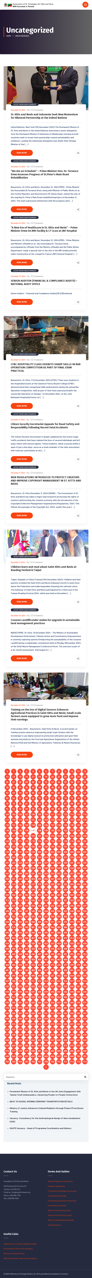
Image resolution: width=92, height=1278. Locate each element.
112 (59, 814)
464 (65, 959)
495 (13, 975)
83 (39, 803)
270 (72, 879)
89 (78, 803)
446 (33, 954)
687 (78, 1051)
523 (26, 986)
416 (7, 943)
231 (72, 863)
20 (52, 776)
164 (59, 836)
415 (85, 938)
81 (26, 803)
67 (20, 798)
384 (52, 927)
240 (46, 868)
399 (65, 932)
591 (46, 1013)
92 (13, 809)
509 (20, 981)
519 (85, 981)
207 (85, 852)
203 (59, 852)
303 (33, 895)
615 (33, 1024)
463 (59, 959)
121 (33, 820)
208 (7, 857)
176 (52, 841)
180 (78, 841)
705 (26, 1061)
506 (85, 975)
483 (20, 970)
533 (7, 992)
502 (59, 975)
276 (26, 884)
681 (39, 1051)
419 (26, 943)
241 (52, 868)
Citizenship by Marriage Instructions (62, 1191)
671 (59, 1045)
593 (59, 1013)
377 (7, 927)
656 (46, 1040)
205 (72, 852)
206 (78, 852)
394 (33, 932)
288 (20, 889)
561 (20, 1002)
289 (26, 889)
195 (7, 852)
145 (20, 830)
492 (78, 970)
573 (13, 1008)
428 (85, 943)
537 (33, 992)
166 (72, 836)
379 (20, 927)
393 (26, 932)
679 (26, 1051)
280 (52, 884)
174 (39, 841)
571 (85, 1002)
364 (7, 922)
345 (52, 911)
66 (13, 798)
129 (85, 820)
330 (39, 906)
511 (33, 981)
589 (33, 1013)
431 (20, 949)
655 (39, 1040)
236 (20, 868)
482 (13, 970)
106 (20, 814)
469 (13, 965)
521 (13, 986)
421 (39, 943)
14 (13, 776)
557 (78, 997)
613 (20, 1024)
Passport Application (56, 1186)
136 (46, 825)
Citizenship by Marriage (57, 1196)
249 (20, 873)
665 (20, 1045)
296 (72, 889)
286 (7, 889)
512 (39, 981)
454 (85, 954)
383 (46, 927)
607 (65, 1018)
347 (65, 911)
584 (85, 1008)
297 (78, 889)
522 (20, 986)
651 (13, 1040)
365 (13, 922)
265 (39, 879)
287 (13, 889)
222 (13, 863)
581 (65, 1008)
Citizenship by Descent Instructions (62, 1201)
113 (65, 814)
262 (20, 879)
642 (39, 1035)
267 (52, 879)
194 (85, 846)
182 (7, 846)
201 (46, 852)
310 (78, 895)
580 (59, 1008)
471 (26, 965)
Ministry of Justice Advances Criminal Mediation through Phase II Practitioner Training (47, 1110)
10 (72, 771)
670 (52, 1045)
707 (39, 1061)
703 (13, 1061)
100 (65, 809)
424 (59, 943)
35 (65, 782)
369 (39, 922)
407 (33, 938)
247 (7, 873)
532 (85, 986)
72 (52, 798)
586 (13, 1013)
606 (59, 1018)
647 (72, 1035)
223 (20, 863)
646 (65, 1035)
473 (39, 965)
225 (33, 863)
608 (72, 1018)
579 (52, 1008)
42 (26, 787)
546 (7, 997)
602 (33, 1018)
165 (65, 836)
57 (39, 793)
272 (85, 879)
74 (65, 798)
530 (72, 986)
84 (46, 803)
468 (7, 965)
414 (78, 938)
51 (85, 787)
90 (85, 803)
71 (46, 798)
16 (26, 776)
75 (72, 798)
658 (59, 1040)
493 (85, 970)
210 (20, 857)
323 (78, 900)
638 (13, 1035)
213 (39, 857)
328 (26, 906)
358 (52, 916)
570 (78, 1002)
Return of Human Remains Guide (61, 1220)
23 (72, 776)
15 (20, 776)
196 (13, 852)
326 (13, 906)
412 (65, 938)
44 (39, 787)
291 (39, 889)
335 (72, 906)
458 (26, 959)
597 (85, 1013)
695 (46, 1056)
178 (65, 841)
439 (72, 949)
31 (39, 782)
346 (59, 911)
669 (46, 1045)
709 (52, 1061)
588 (26, 1013)
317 (39, 900)
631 (52, 1029)
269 (65, 879)
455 (7, 959)
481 (7, 970)
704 (20, 1061)
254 (52, 873)
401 (78, 932)
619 (59, 1024)
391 (13, 932)
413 (72, 938)
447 (39, 954)
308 (65, 895)
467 (85, 959)
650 (7, 1040)
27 (13, 782)
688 (85, 1051)
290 (33, 889)
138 (59, 825)
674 (78, 1045)
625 (13, 1029)
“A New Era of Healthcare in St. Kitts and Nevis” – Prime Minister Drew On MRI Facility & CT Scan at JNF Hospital (44, 229)
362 (78, 916)
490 (65, 970)
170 (13, 841)
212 (33, 857)
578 (46, 1008)
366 (20, 922)
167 (78, 836)
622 (78, 1024)
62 (72, 793)
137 (52, 825)
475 (52, 965)
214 (46, 857)
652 (20, 1040)
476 (59, 965)
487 (46, 970)
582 (72, 1008)
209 (13, 857)
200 (39, 852)
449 (52, 954)
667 (33, 1045)
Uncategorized (22, 36)
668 (39, 1045)
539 (46, 992)
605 (52, 1018)
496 (20, 975)
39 (7, 787)
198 (26, 852)
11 (78, 771)
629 (39, 1029)
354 (26, 916)
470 (20, 965)
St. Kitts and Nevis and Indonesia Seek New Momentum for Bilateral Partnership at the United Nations (44, 116)
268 (59, 879)
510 (26, 981)
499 (39, 975)
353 (20, 916)
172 (26, 841)
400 (72, 932)
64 (85, 793)
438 (65, 949)
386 (65, 927)
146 (26, 830)
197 (20, 852)
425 (65, 943)
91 (7, 809)
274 (13, 884)
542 (65, 992)
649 (85, 1035)
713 (78, 1061)
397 (52, 932)
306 (52, 895)
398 (59, 932)
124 (52, 820)
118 (13, 820)
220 (85, 857)
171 (20, 841)
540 (52, 992)
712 (72, 1061)
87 (65, 803)
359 (59, 916)
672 (65, 1045)
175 (46, 841)
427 (78, 943)
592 (52, 1013)
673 (72, 1045)
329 (33, 906)
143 (7, 830)
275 (20, 884)
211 (26, 857)
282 (65, 884)
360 (65, 916)
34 (59, 782)
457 (20, 959)
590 (39, 1013)
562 (26, 1002)
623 (85, 1024)
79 (13, 803)
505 (78, 975)
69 (33, 798)
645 (59, 1035)
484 (26, 970)
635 (78, 1029)
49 (72, 787)
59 (52, 793)
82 (33, 803)
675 (85, 1045)
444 (20, 954)
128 (78, 820)
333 (59, 906)
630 (46, 1029)
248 (13, 873)
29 (26, 782)
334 (65, 906)
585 (7, 1013)
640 (26, 1035)
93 (20, 809)
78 (7, 803)
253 (46, 873)
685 (65, 1051)
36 (72, 782)
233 (85, 863)
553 (52, 997)
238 (33, 868)
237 (26, 868)
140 (72, 825)
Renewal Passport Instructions (60, 1181)
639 (20, 1035)
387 (72, 927)
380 (26, 927)
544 (78, 992)
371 (52, 922)
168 (85, 836)
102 (78, 809)
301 (20, 895)
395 (39, 932)
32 (46, 782)
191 (65, 846)
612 (13, 1024)
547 (13, 997)
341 (26, 911)
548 (20, 997)
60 (59, 793)
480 (85, 965)
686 (72, 1051)
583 (78, 1008)
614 (26, 1024)
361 (72, 916)
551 (39, 997)
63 (78, 793)
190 (59, 846)
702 (7, 1061)
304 (39, 895)
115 (78, 814)
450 (59, 954)
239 (39, 868)
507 (7, 981)
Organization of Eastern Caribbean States (20, 1244)
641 (33, 1035)
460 (39, 959)
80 (20, 803)
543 (72, 992)
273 (7, 884)
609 (78, 1018)
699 (72, 1056)
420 (33, 943)
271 (78, 879)
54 (20, 793)
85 (52, 803)
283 (72, 884)
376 (85, 922)
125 (59, 820)
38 (85, 782)
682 (46, 1051)
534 (13, 992)
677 (13, 1051)
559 (7, 1002)
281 (59, 884)
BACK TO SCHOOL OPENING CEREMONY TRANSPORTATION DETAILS (41, 1101)
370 (46, 922)
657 (52, 1040)
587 (20, 1013)
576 (33, 1008)
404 (13, 938)
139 (65, 825)
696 (52, 1056)
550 (33, 997)
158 (20, 836)
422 (46, 943)
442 (7, 954)
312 (7, 900)
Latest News (18, 104)
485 (33, 970)
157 (13, 836)
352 (13, 916)
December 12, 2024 (18, 110)
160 (33, 836)
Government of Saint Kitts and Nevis (18, 1248)
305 (46, 895)
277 (33, 884)
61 (65, 793)
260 (7, 879)
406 (26, 938)
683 (52, 1051)
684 (59, 1051)
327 (20, 906)
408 (39, 938)
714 (85, 1061)
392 (20, 932)
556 (72, 997)
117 (7, 820)
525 (39, 986)
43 (33, 787)
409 (46, 938)
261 (13, 879)
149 (46, 830)
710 (59, 1061)
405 (20, 938)
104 (7, 814)
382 (39, 927)
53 (13, 793)
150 (52, 830)
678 (20, 1051)
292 (46, 889)
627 (26, 1029)
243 (65, 868)
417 (13, 943)
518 (78, 981)
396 (46, 932)
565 (46, 1002)
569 (72, 1002)
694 (39, 1056)
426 (72, 943)
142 (85, 825)
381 (33, 927)
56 (33, 793)
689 (7, 1056)
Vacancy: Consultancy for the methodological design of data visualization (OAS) (45, 1120)
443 (13, 954)
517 (72, 981)
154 (78, 830)
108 (33, 814)
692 (26, 1056)
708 (46, 1061)
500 (46, 975)
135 (39, 825)
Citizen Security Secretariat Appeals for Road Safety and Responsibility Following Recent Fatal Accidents (45, 425)
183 (13, 846)
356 (39, 916)
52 (7, 793)
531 (78, 986)
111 (52, 814)
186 (33, 846)
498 (33, 975)
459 (33, 959)
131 (13, 825)
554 (59, 997)
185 (26, 846)
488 (52, 970)
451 (65, 954)
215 (52, 857)
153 (72, 830)
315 (26, 900)
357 (46, 916)
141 (78, 825)
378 (13, 927)
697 (59, 1056)
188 (46, 846)
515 (59, 981)
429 (7, 949)
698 (65, 1056)
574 (20, 1008)
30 (33, 782)
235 (13, 868)
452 (72, 954)
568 (65, 1002)
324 (85, 900)
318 (46, 900)
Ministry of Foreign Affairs (14, 1253)
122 (39, 820)
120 (26, 820)
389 (85, 927)
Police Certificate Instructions (60, 1215)
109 (39, 814)
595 (72, 1013)
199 (33, 852)
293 (52, 889)
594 (65, 1013)
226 (39, 863)
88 (72, 803)
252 (39, 873)
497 (26, 975)
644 (52, 1035)
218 (72, 857)
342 (33, 911)
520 (7, 986)
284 (78, 884)
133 (26, 825)
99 (59, 809)
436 (52, 949)
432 (26, 949)
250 (26, 873)
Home (9, 36)
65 (7, 798)
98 (52, 809)
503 (65, 975)
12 (85, 771)
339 (13, 911)
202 (52, 852)
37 (78, 782)
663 (7, 1045)
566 (52, 1002)
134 (33, 825)
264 (33, 879)
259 (85, 873)
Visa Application (54, 1225)
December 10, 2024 (18, 615)
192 (72, 846)
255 (59, 873)
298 (85, 889)
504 (72, 975)
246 (85, 868)
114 (72, 814)
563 (33, 1002)
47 (59, 787)
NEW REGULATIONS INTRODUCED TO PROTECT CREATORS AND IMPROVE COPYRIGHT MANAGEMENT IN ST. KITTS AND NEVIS (46, 480)
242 (59, 868)
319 (52, 900)
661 (78, 1040)
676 (7, 1051)
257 (72, 873)
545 (85, 992)
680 (33, 1051)
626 (20, 1029)
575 (26, 1008)
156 (7, 836)
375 (78, 922)
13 (7, 776)
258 (78, 873)
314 (20, 900)
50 (78, 787)
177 (59, 841)
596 (78, 1013)
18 (39, 776)
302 (26, 895)
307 (59, 895)
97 (46, 809)
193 (78, 846)
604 (46, 1018)
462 (52, 959)
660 (72, 1040)
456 (13, 959)
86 (59, 803)
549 (26, 997)
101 (72, 809)
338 (7, 911)
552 (46, 997)
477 (65, 965)
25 (85, 776)
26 (7, 782)
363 (85, 916)
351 (7, 916)
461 (46, 959)
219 (78, 857)
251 (33, 873)
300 (13, 895)
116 (85, 814)
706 (33, 1061)
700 (78, 1056)
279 (46, 884)
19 (46, 776)
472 (33, 965)
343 (39, 911)
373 (65, 922)
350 (85, 911)
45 (46, 787)
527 (52, 986)
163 (52, 836)
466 (78, 959)
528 (59, 986)
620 (65, 1024)
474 (46, 965)
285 (85, 884)
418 (20, 943)
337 (85, 906)
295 (65, 889)
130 (7, 825)
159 (26, 836)
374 (72, 922)
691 (20, 1056)
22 (65, 776)
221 (7, 863)
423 (52, 943)
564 (39, 1002)
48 (65, 787)
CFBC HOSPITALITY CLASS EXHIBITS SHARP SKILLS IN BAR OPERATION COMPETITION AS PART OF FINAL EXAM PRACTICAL (45, 367)
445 (26, 954)
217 (65, 857)
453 (78, 954)
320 (59, 900)
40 (13, 787)
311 (85, 895)
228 (52, 863)
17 (33, 776)
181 (85, 841)
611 (7, 1024)
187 (39, 846)
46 (52, 787)
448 (46, 954)
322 (72, 900)
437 (59, 949)
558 (85, 997)
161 (39, 836)
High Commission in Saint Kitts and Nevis (20, 1258)
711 (65, 1061)
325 (7, 906)
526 (46, 986)
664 (13, 1045)
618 (52, 1024)
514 (52, 981)
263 (26, 879)
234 (7, 868)
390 (7, 932)
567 (59, 1002)
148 (39, 830)
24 (78, 776)
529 (65, 986)
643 (46, 1035)
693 (33, 1056)
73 (59, 798)
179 (72, 841)
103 (85, 809)
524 (33, 986)
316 (33, 900)
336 (78, 906)
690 (13, 1056)
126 (65, 820)
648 (78, 1035)
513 (46, 981)
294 (59, 889)
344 (46, 911)
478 (72, 965)
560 (13, 1002)
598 (7, 1018)
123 (46, 820)
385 (59, 927)
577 (39, 1008)
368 (33, 922)
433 (33, 949)
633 (65, 1029)
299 (7, 895)
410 (52, 938)
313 (13, 900)
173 (33, 841)
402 (85, 932)
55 (26, 793)
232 (78, 863)
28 (20, 782)
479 (78, 965)
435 (46, 949)
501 (52, 975)
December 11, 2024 (18, 420)
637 (7, 1035)
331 (46, 906)
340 (20, 911)
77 (85, 798)
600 (20, 1018)
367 (26, 922)
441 (85, 949)
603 (39, 1018)
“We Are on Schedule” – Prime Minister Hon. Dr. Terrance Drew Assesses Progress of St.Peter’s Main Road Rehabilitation (44, 174)
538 (39, 992)
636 (85, 1029)
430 (13, 949)
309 (72, 895)
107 (26, 814)
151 (59, 830)
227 (46, 863)
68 (26, 798)
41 (20, 787)
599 (13, 1018)
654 (33, 1040)
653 (26, 1040)
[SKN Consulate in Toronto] (29, 4)
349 (78, 911)
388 (78, 927)
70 (39, 798)
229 (59, 863)
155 (85, 830)
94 (26, 809)
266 (46, 879)
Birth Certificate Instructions (59, 1210)
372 (59, 922)
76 (78, 798)
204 (65, 852)
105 (13, 814)
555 (65, 997)
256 (65, 873)
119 (20, 820)
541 (59, 992)
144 (13, 830)
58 (46, 793)
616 (39, 1024)
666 (26, 1045)
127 (72, 820)
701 (85, 1056)
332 (52, 906)
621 (72, 1024)
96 (39, 809)
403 (7, 938)
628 (33, 1029)
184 (20, 846)
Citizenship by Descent (57, 1205)
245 (78, 868)
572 (7, 1008)
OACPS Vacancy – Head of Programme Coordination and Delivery (40, 1128)
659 (65, 1040)
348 (72, 911)
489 (59, 970)
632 (59, 1029)
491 (72, 970)
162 (46, 836)
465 (72, 959)
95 (33, 809)
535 (20, 992)
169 (7, 841)
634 (72, 1029)
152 (65, 830)
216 (59, 857)
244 (72, 868)
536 (26, 992)
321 (65, 900)
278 (39, 884)
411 (59, 938)
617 (46, 1024)
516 (65, 981)
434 (39, 949)
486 (39, 970)
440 (78, 949)
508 (13, 981)
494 (7, 975)
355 (33, 916)
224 (26, 863)
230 (65, 863)
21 (59, 776)
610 (85, 1018)
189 (52, 846)
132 (20, 825)
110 (46, 814)
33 (52, 782)
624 (7, 1029)
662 (85, 1040)
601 (26, 1018)
